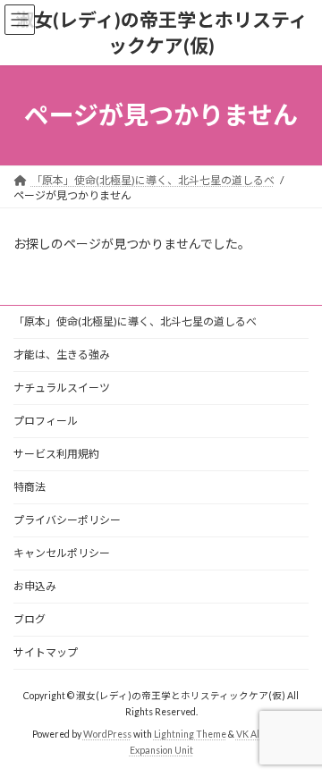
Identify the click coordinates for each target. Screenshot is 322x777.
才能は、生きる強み (61, 354)
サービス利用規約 (56, 453)
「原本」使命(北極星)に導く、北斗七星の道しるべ (135, 321)
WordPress (107, 733)
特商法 (29, 487)
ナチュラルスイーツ (61, 387)
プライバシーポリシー (67, 520)
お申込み (34, 586)
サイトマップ (45, 652)
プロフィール (45, 420)
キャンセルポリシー (61, 553)
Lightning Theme (190, 733)
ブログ (29, 619)
